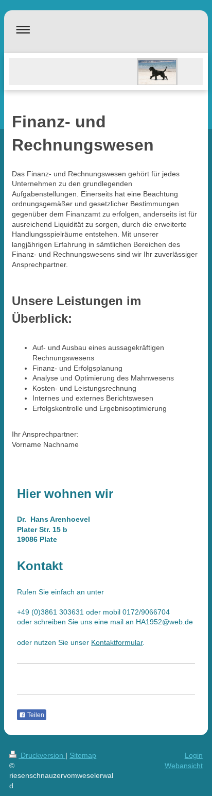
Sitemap (82, 755)
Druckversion (42, 755)
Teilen (35, 715)
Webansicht (184, 765)
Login (194, 755)
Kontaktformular (117, 642)
